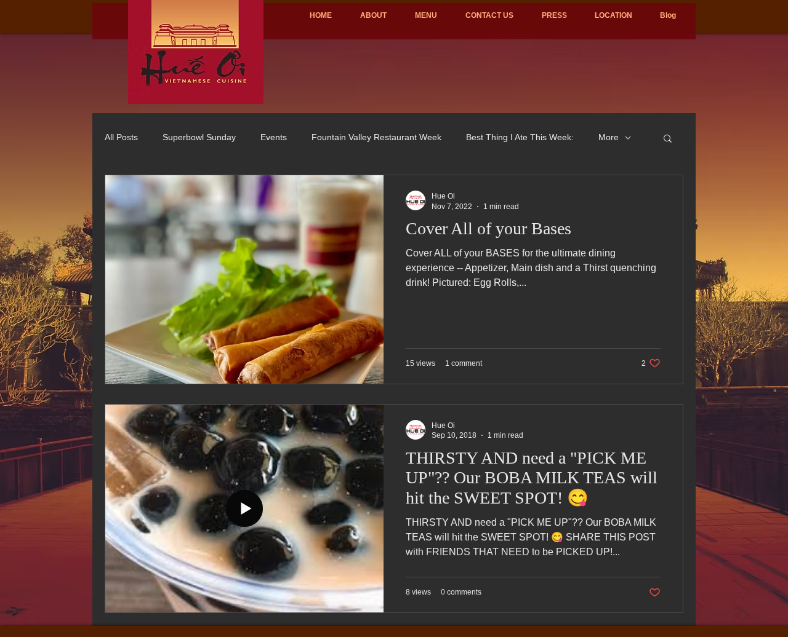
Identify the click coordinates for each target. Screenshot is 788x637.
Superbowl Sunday (199, 137)
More (608, 137)
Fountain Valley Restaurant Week (376, 137)
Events (273, 137)
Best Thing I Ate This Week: (520, 137)
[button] (667, 139)
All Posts (121, 137)
